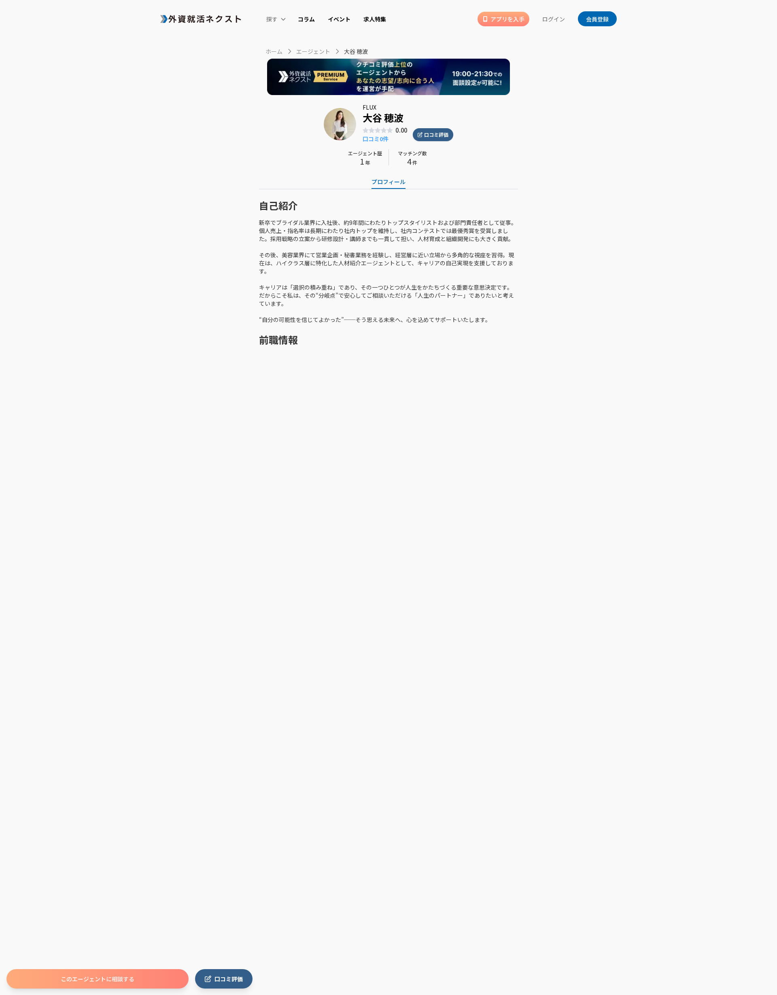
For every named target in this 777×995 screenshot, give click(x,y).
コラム (306, 19)
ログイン (553, 19)
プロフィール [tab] (388, 182)
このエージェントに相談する (97, 979)
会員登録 (597, 19)
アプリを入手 (507, 19)
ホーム (273, 51)
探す (272, 19)
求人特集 (374, 19)
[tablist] (388, 182)
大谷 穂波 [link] (356, 51)
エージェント (313, 51)
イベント (339, 19)
